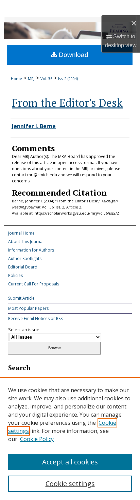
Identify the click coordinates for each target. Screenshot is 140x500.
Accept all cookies (70, 461)
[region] (70, 438)
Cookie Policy (37, 439)
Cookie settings (70, 483)
